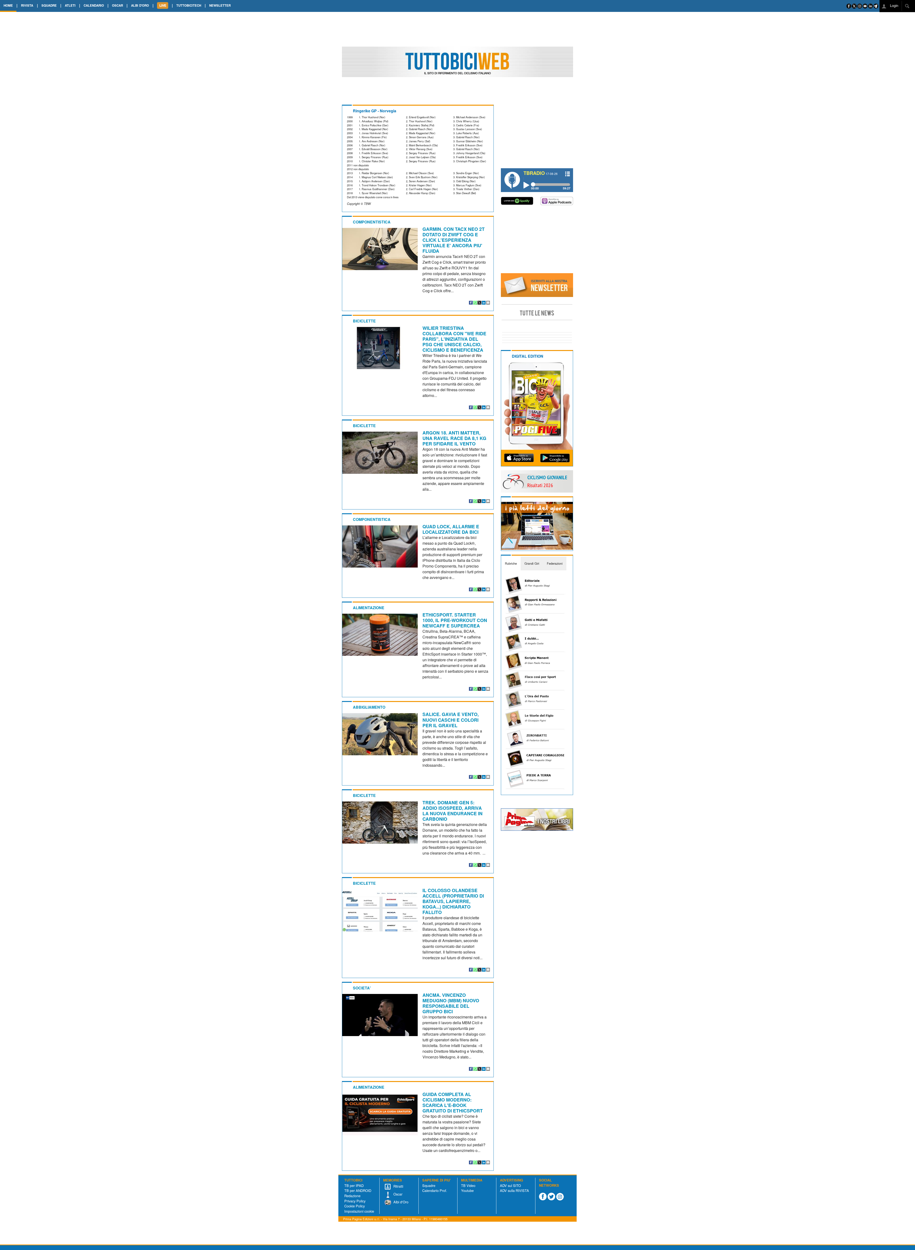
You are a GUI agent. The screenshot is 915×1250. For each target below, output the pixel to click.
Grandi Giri (531, 563)
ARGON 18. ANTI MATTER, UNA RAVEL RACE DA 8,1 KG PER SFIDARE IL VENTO (454, 438)
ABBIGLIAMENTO (369, 707)
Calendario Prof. (434, 1190)
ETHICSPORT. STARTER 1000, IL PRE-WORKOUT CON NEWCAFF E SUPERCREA (454, 620)
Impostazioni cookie (359, 1211)
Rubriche (511, 563)
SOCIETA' (362, 988)
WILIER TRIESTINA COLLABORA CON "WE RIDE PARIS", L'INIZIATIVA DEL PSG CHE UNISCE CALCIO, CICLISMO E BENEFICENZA (454, 339)
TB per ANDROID (357, 1190)
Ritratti (397, 1186)
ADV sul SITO (510, 1185)
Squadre (428, 1185)
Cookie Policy (354, 1205)
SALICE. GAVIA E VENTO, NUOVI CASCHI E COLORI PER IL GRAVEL (450, 719)
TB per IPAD (354, 1185)
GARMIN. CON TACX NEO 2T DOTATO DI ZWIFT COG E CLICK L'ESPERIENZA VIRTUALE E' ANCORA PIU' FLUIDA (453, 240)
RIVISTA (27, 5)
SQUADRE (49, 5)
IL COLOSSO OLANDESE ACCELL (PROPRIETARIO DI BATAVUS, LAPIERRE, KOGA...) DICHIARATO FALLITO (453, 901)
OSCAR (117, 5)
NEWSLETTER (220, 5)
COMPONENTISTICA (372, 222)
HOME (8, 5)
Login (893, 5)
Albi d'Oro (400, 1201)
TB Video (468, 1185)
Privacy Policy (355, 1200)
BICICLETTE (364, 321)
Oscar (397, 1193)
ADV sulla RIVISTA (514, 1190)
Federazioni (555, 563)
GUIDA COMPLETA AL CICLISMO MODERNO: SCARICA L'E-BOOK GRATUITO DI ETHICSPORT (452, 1102)
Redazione (352, 1195)
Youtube (467, 1190)
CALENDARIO (94, 5)
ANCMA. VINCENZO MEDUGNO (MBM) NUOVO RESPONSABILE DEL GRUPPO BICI (450, 1003)
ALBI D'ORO (140, 5)
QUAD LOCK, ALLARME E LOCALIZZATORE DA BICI (450, 529)
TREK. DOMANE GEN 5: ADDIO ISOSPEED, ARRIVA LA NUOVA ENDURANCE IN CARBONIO (452, 810)
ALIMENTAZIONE (368, 607)
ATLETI (70, 5)
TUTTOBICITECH (188, 5)
